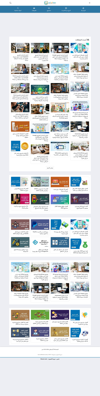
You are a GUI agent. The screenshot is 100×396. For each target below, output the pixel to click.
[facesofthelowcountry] (50, 3)
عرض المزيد (50, 168)
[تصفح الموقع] (89, 3)
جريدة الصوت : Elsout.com (48, 359)
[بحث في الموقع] (10, 3)
